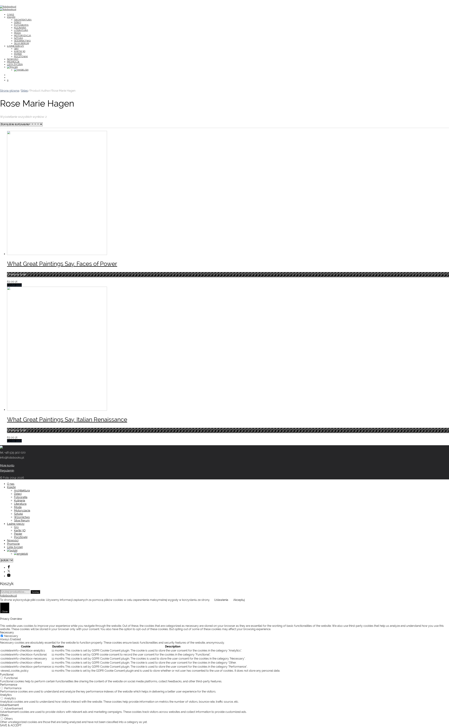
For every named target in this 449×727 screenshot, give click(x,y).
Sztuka (18, 38)
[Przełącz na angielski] (21, 70)
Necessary (11, 636)
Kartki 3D (19, 51)
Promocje (13, 61)
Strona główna (9, 90)
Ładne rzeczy (15, 46)
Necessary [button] (7, 632)
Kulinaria (20, 27)
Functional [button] (7, 674)
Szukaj (35, 592)
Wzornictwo (22, 40)
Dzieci (17, 22)
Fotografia (21, 25)
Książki (11, 17)
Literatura (21, 30)
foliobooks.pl (8, 595)
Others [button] (4, 715)
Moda (17, 33)
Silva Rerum (21, 43)
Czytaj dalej (14, 285)
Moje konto (7, 465)
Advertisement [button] (9, 705)
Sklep (24, 90)
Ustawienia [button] (221, 600)
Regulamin (7, 470)
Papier (18, 54)
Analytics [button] (6, 695)
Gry (16, 48)
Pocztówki (21, 56)
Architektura (23, 19)
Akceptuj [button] (239, 600)
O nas (10, 14)
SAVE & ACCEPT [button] (11, 725)
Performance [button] (8, 684)
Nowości (12, 59)
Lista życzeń (15, 64)
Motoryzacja (22, 35)
